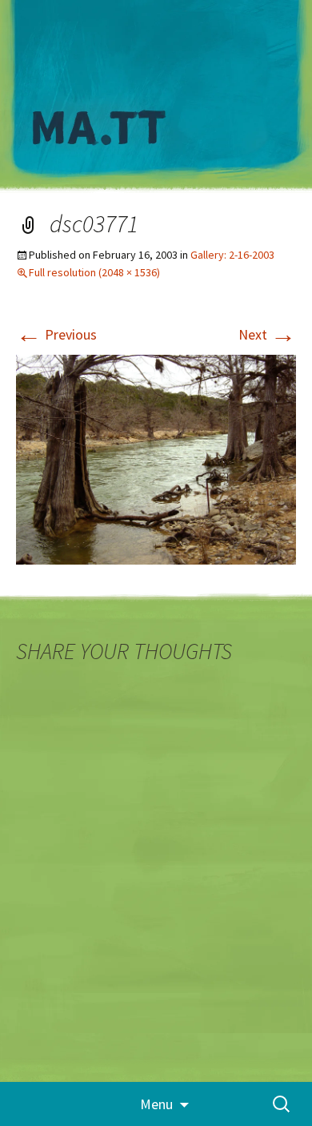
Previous (56, 334)
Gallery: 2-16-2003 (232, 254)
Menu (156, 1104)
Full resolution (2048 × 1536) (94, 272)
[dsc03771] (156, 458)
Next (267, 334)
